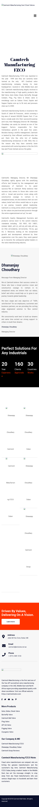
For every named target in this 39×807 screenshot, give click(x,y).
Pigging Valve (7, 728)
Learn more (11, 622)
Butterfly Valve (7, 715)
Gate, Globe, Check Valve (11, 711)
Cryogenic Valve (7, 732)
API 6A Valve (6, 725)
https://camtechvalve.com (11, 694)
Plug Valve (5, 722)
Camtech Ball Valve (9, 718)
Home (4, 30)
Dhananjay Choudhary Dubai (11, 747)
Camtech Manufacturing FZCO (13, 744)
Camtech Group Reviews (11, 751)
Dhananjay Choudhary (9, 327)
